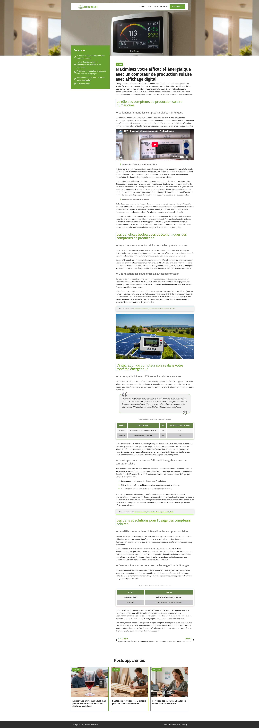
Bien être (164, 6)
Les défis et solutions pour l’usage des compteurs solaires (90, 78)
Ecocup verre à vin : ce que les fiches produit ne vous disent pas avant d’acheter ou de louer (89, 703)
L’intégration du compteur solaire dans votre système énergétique (91, 72)
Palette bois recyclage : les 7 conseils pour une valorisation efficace (129, 702)
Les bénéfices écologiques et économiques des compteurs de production (88, 64)
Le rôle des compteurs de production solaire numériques (90, 56)
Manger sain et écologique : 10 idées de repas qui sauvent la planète (154, 512)
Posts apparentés (83, 83)
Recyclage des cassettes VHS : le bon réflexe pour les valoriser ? (169, 702)
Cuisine (142, 6)
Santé (149, 6)
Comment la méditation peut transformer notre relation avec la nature (154, 309)
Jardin (155, 6)
